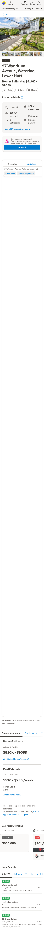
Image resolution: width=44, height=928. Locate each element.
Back (8, 14)
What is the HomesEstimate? (16, 759)
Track (23, 147)
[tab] (13, 163)
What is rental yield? (12, 794)
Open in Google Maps (26, 173)
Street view (10, 173)
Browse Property (9, 8)
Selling (28, 8)
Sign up (32, 4)
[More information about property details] (22, 97)
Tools (37, 8)
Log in (39, 4)
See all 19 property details (16, 128)
